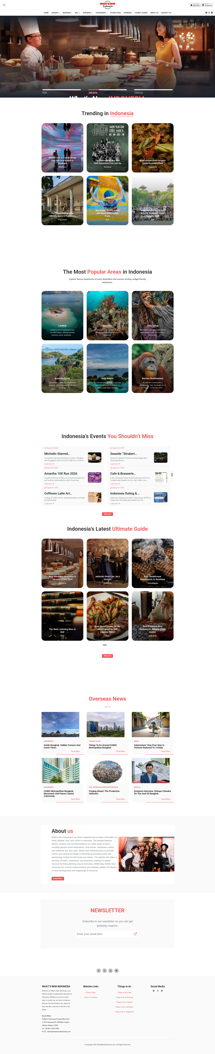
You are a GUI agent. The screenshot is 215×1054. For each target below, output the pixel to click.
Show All (107, 514)
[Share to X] (104, 970)
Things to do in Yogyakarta (124, 1012)
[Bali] (61, 89)
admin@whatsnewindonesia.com (59, 1031)
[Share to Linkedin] (110, 970)
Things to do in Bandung (124, 997)
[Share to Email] (116, 970)
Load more (48, 464)
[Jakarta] (107, 89)
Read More (75, 751)
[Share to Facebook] (98, 970)
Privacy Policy (91, 992)
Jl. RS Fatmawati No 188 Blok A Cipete (55, 1022)
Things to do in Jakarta (124, 1002)
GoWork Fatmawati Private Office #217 (56, 1019)
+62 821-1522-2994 (52, 1028)
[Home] (107, 5)
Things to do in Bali (124, 992)
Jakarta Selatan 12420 (50, 1025)
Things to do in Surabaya (124, 1007)
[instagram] (209, 13)
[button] (172, 471)
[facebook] (206, 13)
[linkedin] (212, 13)
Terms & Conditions (91, 997)
